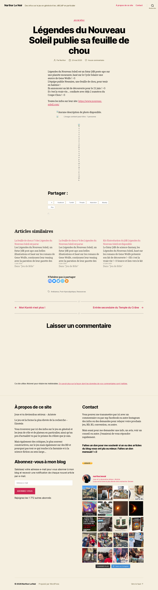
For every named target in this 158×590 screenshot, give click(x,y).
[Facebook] (50, 281)
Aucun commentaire (96, 60)
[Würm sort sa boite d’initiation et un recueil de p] (105, 493)
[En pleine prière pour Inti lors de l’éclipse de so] (120, 508)
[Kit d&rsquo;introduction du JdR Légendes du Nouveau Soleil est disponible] (123, 253)
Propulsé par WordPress (49, 584)
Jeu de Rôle (79, 20)
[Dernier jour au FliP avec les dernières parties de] (105, 539)
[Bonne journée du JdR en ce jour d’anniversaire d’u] (136, 524)
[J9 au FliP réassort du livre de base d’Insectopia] (89, 555)
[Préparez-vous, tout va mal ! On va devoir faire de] (89, 524)
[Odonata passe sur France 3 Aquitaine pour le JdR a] (136, 555)
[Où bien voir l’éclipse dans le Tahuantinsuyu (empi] (136, 508)
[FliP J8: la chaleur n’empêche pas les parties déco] (105, 555)
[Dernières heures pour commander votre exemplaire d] (105, 524)
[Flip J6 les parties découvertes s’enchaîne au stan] (120, 555)
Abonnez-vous (24, 491)
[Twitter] (58, 281)
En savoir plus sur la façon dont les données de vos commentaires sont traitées (93, 383)
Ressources (81, 292)
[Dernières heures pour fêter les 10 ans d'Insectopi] (120, 524)
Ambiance (55, 292)
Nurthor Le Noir (13, 5)
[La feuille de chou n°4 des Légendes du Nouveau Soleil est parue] (79, 253)
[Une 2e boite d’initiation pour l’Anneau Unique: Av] (120, 493)
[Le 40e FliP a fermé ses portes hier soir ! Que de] (89, 539)
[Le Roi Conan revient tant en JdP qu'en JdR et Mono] (105, 508)
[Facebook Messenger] (54, 281)
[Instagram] (62, 281)
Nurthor (63, 60)
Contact (139, 5)
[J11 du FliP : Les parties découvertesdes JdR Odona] (120, 539)
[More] (67, 281)
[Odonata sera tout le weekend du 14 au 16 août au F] (89, 508)
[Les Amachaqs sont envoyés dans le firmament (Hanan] (136, 493)
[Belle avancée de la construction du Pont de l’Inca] (89, 493)
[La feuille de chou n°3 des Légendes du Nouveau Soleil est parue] (35, 253)
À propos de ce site (124, 5)
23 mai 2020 (77, 60)
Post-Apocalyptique (68, 292)
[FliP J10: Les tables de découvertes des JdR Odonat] (136, 539)
